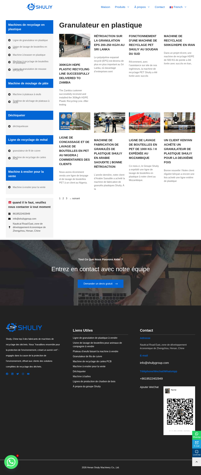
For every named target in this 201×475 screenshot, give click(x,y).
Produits (120, 7)
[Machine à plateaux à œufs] (24, 94)
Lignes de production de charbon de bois (94, 381)
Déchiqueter (79, 371)
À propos (140, 7)
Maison (105, 7)
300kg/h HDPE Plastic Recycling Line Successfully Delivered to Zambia (74, 73)
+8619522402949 (151, 378)
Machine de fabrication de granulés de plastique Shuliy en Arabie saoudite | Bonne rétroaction (108, 153)
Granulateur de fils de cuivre (87, 356)
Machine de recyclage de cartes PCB (92, 361)
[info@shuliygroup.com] (22, 219)
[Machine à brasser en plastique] (26, 55)
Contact (160, 7)
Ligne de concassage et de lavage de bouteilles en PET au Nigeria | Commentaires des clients (74, 151)
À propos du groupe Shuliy (87, 386)
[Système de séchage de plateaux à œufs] (29, 101)
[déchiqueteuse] (18, 126)
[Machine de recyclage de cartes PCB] (29, 158)
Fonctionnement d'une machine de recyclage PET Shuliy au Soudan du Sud (143, 44)
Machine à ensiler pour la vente (89, 366)
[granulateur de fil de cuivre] (24, 151)
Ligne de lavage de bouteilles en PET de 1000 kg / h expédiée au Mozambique (143, 149)
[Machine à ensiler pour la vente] (26, 187)
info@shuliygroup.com (154, 362)
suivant (74, 198)
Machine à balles (82, 376)
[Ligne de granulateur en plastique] (28, 40)
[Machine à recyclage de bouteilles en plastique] (29, 62)
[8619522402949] (19, 214)
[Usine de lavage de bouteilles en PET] (29, 47)
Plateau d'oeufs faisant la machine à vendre (95, 351)
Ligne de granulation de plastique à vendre (95, 338)
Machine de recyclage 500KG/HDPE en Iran (179, 40)
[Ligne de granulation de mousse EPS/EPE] (29, 69)
